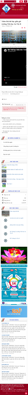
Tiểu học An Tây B (22, 87)
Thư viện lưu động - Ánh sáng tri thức (15, 179)
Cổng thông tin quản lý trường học (11, 146)
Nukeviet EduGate (12, 391)
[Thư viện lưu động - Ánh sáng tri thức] (4, 180)
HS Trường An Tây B (15, 238)
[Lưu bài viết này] (25, 27)
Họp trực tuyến (6, 154)
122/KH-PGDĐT (6, 335)
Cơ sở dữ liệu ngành (7, 142)
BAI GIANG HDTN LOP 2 (9, 124)
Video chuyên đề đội (14, 211)
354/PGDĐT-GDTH (6, 355)
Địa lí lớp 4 (9, 183)
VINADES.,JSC (24, 391)
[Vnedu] (14, 311)
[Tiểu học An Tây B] (6, 8)
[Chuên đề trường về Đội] (4, 166)
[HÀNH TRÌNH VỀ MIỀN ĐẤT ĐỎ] (4, 171)
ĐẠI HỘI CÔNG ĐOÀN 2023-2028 (15, 174)
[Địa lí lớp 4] (4, 185)
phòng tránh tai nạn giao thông (16, 224)
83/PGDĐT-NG (5, 364)
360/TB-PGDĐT (5, 371)
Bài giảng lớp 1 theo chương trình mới (11, 131)
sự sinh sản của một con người (16, 218)
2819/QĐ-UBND (5, 344)
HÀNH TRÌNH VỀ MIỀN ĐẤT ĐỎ (15, 169)
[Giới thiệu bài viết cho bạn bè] (20, 27)
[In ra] (22, 27)
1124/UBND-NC (5, 323)
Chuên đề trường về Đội (12, 164)
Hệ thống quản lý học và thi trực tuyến (11, 150)
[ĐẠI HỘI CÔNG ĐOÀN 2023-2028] (4, 176)
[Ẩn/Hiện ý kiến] (12, 105)
